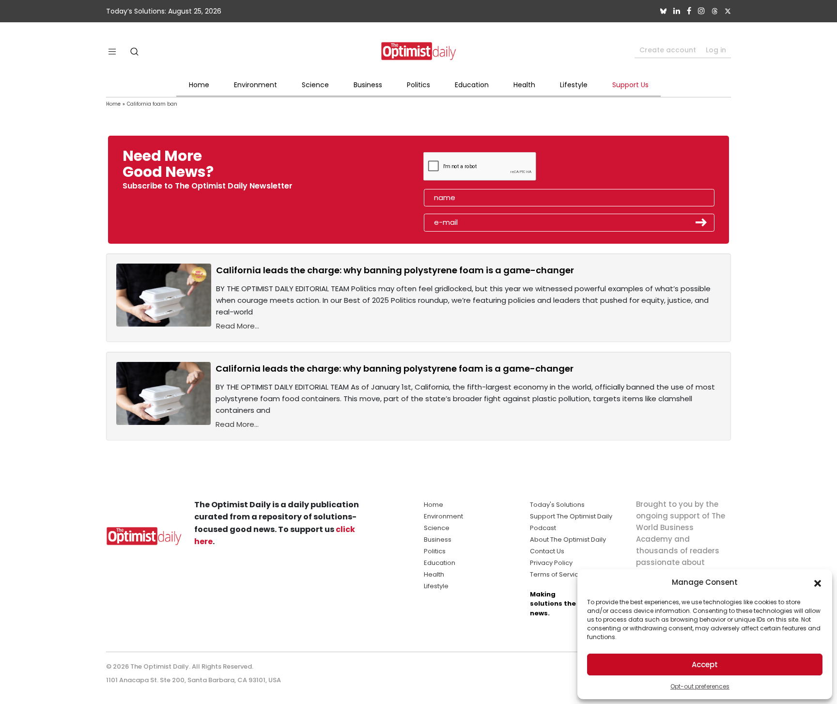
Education (472, 85)
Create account (667, 50)
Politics (418, 85)
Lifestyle (574, 85)
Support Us (630, 85)
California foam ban (152, 104)
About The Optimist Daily (568, 539)
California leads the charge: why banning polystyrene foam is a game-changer (395, 270)
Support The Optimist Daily (571, 516)
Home (199, 85)
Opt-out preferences (699, 686)
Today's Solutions (557, 504)
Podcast (543, 527)
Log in (716, 50)
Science (315, 85)
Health (524, 85)
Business (368, 85)
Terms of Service (556, 574)
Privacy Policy (551, 562)
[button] (817, 582)
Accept (705, 664)
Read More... (237, 326)
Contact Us (547, 551)
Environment (255, 85)
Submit (701, 222)
